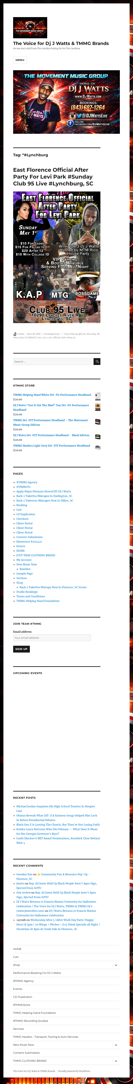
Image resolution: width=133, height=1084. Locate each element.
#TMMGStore (21, 1004)
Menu (20, 60)
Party (70, 337)
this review (23, 892)
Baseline (25, 569)
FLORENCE (31, 337)
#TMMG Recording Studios (30, 1020)
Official (56, 337)
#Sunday (91, 334)
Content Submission (29, 537)
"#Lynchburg (71, 334)
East (21, 337)
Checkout (22, 518)
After (15, 337)
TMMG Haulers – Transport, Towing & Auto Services (45, 1036)
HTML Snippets (53, 1082)
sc (74, 337)
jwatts (21, 334)
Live (49, 337)
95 (98, 334)
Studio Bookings (27, 591)
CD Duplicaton (22, 996)
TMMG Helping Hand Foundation (38, 601)
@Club (82, 334)
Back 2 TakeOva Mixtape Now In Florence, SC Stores (53, 587)
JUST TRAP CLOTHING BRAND (35, 555)
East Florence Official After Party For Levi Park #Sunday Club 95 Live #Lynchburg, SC (53, 177)
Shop (19, 582)
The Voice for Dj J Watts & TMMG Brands (61, 43)
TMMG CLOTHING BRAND (30, 1060)
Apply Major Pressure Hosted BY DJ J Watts (43, 491)
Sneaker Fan (24, 874)
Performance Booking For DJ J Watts (37, 973)
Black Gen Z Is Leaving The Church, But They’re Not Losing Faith (58, 824)
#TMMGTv (23, 486)
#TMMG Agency (26, 482)
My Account (24, 559)
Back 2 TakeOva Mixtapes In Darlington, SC (44, 496)
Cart (19, 509)
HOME (20, 550)
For (39, 337)
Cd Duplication (25, 514)
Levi (44, 337)
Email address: (22, 631)
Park (63, 337)
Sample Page (24, 573)
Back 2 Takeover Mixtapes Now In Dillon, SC (44, 500)
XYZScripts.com (80, 1082)
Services (21, 578)
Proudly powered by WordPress (74, 1071)
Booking (21, 505)
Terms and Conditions (30, 596)
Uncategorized (51, 334)
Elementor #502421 (29, 541)
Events (20, 546)
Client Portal (24, 523)
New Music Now (26, 564)
